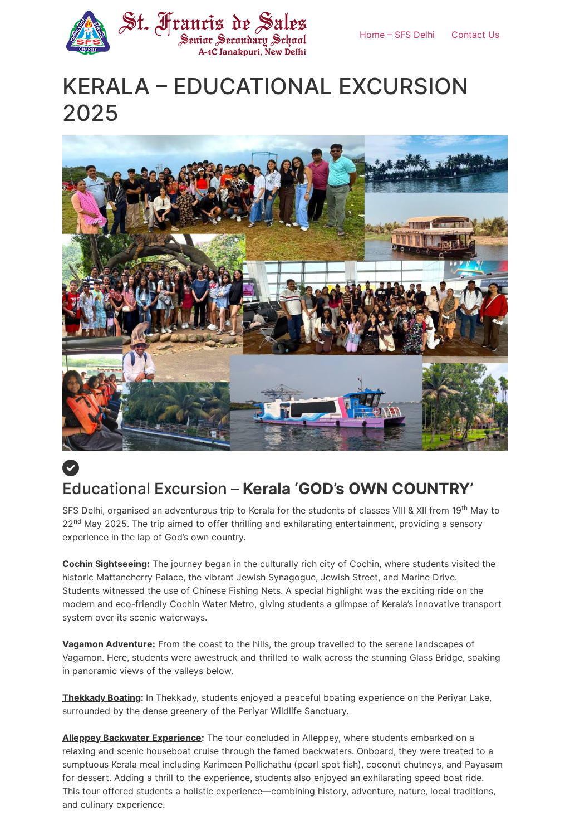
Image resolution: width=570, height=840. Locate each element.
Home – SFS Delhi (397, 34)
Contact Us (475, 34)
